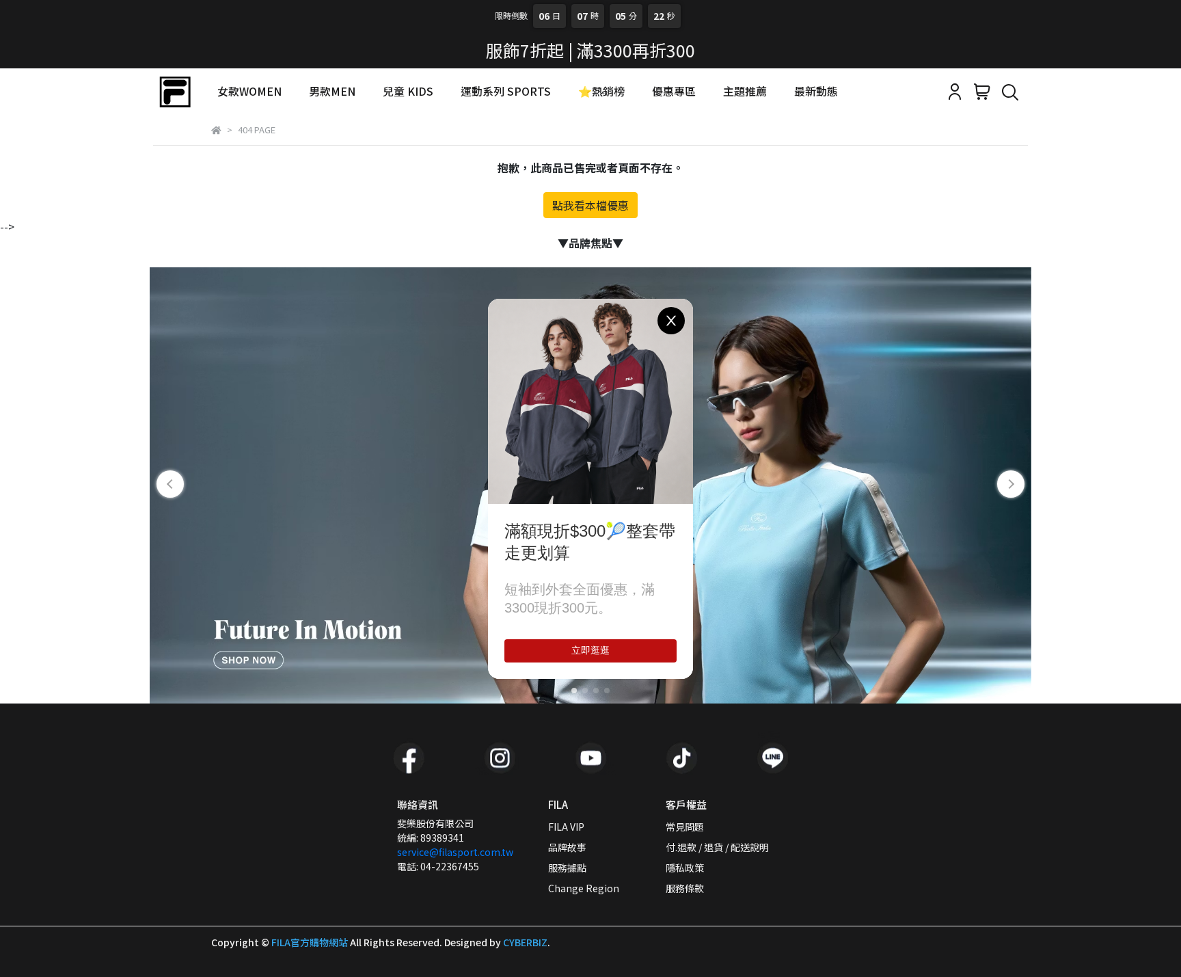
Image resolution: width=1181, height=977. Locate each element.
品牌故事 (567, 847)
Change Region (583, 888)
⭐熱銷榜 (601, 90)
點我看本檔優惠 (590, 205)
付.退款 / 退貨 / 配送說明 (717, 847)
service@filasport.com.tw (455, 852)
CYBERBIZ (525, 942)
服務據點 (567, 867)
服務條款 (685, 888)
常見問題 (685, 826)
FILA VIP (566, 826)
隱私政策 (685, 867)
